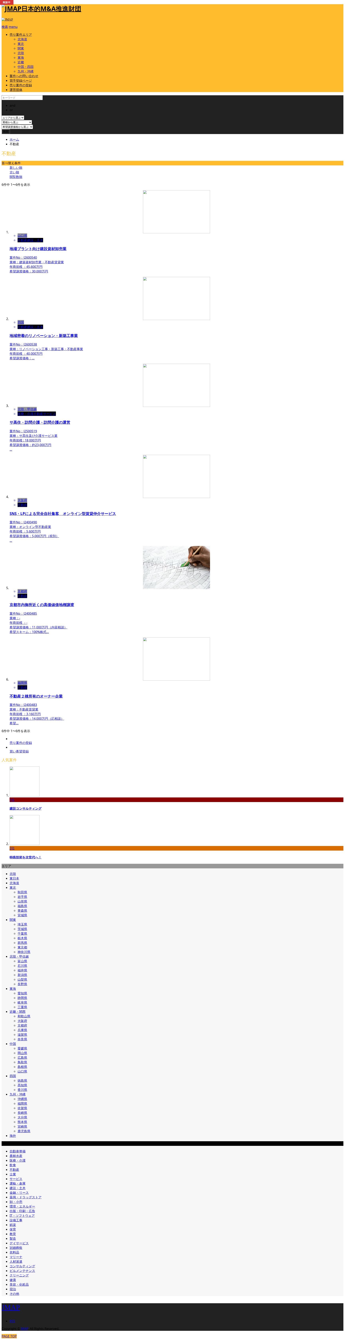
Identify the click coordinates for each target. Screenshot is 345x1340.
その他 (14, 1293)
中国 (13, 1044)
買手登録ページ (21, 80)
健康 (13, 1280)
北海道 (22, 39)
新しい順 (16, 167)
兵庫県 (22, 1030)
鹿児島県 (24, 1131)
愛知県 (22, 993)
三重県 (22, 1007)
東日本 (14, 878)
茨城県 (22, 929)
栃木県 (22, 938)
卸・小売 (16, 1202)
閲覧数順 (16, 177)
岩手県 (22, 897)
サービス (16, 1179)
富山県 (22, 961)
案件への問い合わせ (24, 76)
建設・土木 (18, 1188)
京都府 (22, 1025)
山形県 (22, 901)
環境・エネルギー (22, 1206)
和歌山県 (24, 1016)
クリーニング (19, 1275)
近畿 (21, 62)
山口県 (22, 1071)
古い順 (14, 172)
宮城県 (22, 915)
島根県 (22, 1067)
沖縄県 (22, 1099)
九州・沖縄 (26, 71)
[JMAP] (7, 19)
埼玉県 (22, 924)
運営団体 (16, 89)
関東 (21, 48)
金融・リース (19, 1192)
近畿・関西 (18, 1011)
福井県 (22, 970)
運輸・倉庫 (18, 1183)
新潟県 (22, 975)
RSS (12, 1321)
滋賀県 (22, 1034)
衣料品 (14, 1252)
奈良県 (22, 1039)
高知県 (22, 1085)
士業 (13, 1174)
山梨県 (22, 979)
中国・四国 (26, 67)
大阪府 (22, 1021)
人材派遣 (16, 1261)
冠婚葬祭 (16, 1248)
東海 (21, 57)
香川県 (22, 1090)
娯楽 (13, 1225)
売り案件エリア (21, 34)
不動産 (14, 1169)
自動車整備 (18, 1151)
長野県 (22, 984)
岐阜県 (22, 1002)
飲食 (13, 1165)
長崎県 (22, 1112)
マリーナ (16, 1257)
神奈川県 (24, 952)
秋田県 (22, 892)
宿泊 (13, 1289)
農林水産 (16, 1156)
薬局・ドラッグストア (26, 1197)
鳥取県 (22, 1062)
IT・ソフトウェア (22, 1215)
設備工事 (16, 1220)
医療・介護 (18, 1160)
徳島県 (22, 1080)
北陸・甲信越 (19, 956)
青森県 (22, 910)
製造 (13, 1238)
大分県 (22, 1117)
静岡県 (22, 998)
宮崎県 (22, 1126)
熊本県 (22, 1122)
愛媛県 (22, 1048)
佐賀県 (22, 1108)
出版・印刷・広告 (22, 1211)
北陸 (21, 53)
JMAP (11, 1307)
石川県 (22, 965)
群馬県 (22, 942)
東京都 (22, 947)
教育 (13, 1234)
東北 (21, 44)
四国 (13, 1076)
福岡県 (22, 1103)
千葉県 (22, 933)
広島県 (22, 1057)
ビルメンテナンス (22, 1270)
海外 (13, 1135)
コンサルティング (22, 1266)
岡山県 (22, 1053)
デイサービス (19, 1243)
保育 (13, 1229)
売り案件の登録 (21, 85)
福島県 (22, 906)
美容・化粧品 (19, 1284)
